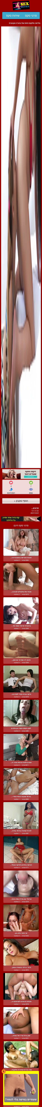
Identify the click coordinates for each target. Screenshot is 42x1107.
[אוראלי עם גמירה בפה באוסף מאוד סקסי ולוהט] (21, 883)
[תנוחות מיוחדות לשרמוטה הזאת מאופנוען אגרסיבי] (21, 986)
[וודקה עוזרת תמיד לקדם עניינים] (21, 678)
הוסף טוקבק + (21, 500)
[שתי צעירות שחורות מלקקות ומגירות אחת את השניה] (21, 1054)
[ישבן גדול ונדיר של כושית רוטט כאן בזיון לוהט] (21, 1020)
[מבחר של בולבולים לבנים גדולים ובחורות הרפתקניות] (21, 576)
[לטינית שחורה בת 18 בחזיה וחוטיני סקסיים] (21, 815)
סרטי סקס (31, 15)
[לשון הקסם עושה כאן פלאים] (21, 713)
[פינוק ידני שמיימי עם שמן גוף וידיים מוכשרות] (21, 644)
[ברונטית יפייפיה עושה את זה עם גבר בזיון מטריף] (21, 610)
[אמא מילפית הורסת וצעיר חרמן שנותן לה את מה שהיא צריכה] (21, 747)
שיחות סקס (12, 15)
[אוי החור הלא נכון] (21, 918)
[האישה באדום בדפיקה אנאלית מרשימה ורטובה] (21, 849)
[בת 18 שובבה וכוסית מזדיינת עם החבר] (21, 781)
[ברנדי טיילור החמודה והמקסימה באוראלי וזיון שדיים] (21, 952)
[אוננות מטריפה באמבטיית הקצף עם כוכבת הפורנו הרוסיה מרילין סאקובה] (21, 542)
